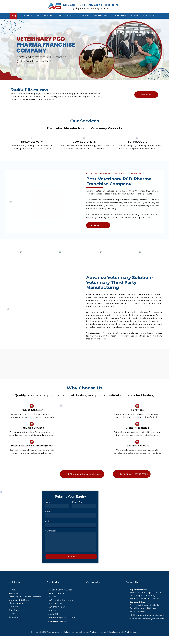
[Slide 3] (89, 76)
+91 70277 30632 (137, 611)
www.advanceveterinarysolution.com (147, 618)
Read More (145, 95)
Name (47, 502)
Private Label (101, 16)
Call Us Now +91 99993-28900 (133, 474)
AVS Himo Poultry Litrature (60, 600)
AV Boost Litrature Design (60, 590)
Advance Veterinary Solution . (59, 632)
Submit (71, 556)
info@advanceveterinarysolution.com (84, 474)
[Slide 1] (80, 76)
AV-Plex (52, 597)
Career (134, 16)
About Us (27, 16)
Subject (48, 521)
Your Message (51, 531)
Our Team (84, 16)
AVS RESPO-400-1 (56, 607)
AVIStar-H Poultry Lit (58, 593)
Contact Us (149, 16)
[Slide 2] (84, 76)
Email (47, 511)
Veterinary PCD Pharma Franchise (25, 597)
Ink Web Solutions (130, 632)
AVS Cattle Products (57, 621)
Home (13, 16)
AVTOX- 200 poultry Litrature (61, 617)
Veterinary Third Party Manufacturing (19, 601)
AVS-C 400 (53, 610)
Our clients (120, 16)
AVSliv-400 (53, 614)
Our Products (45, 16)
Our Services (66, 16)
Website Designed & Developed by (105, 632)
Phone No (77, 502)
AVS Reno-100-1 (55, 603)
